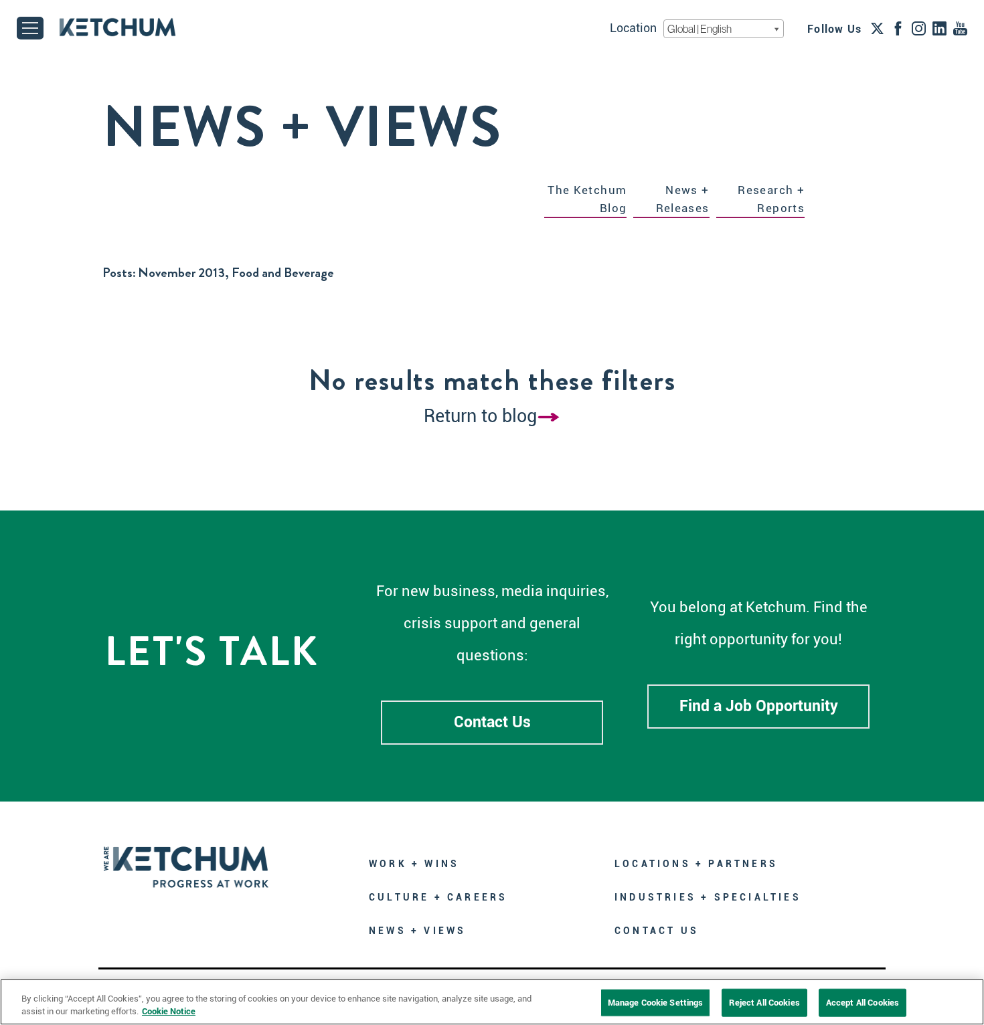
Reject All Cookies (764, 1003)
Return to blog (480, 416)
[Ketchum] (117, 27)
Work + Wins (414, 863)
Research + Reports (771, 199)
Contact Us (492, 722)
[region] (492, 1002)
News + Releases (683, 199)
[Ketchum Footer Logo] (186, 857)
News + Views (417, 930)
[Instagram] (918, 28)
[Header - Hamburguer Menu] (30, 28)
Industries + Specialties (707, 897)
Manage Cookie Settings (656, 1003)
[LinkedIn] (939, 28)
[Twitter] (877, 28)
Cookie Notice (168, 1011)
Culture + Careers (438, 897)
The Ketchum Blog (587, 199)
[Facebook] (898, 28)
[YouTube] (960, 28)
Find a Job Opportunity (758, 706)
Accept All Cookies (862, 1003)
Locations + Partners (696, 863)
